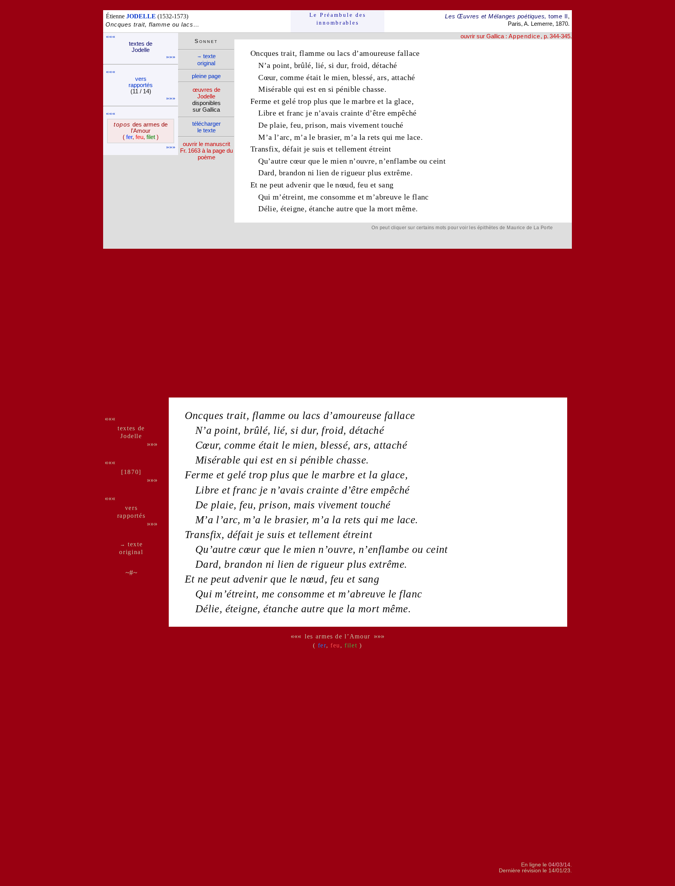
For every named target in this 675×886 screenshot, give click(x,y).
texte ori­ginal (206, 59)
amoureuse (377, 53)
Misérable (275, 89)
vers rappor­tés (141, 82)
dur (341, 65)
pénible (348, 89)
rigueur (353, 172)
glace (403, 101)
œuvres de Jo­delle (206, 93)
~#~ (131, 573)
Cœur (267, 77)
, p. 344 (534, 36)
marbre (363, 101)
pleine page (206, 76)
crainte (352, 113)
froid (359, 65)
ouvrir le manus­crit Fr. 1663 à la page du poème (206, 150)
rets (374, 137)
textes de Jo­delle (140, 47)
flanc (420, 197)
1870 (131, 472)
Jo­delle (131, 436)
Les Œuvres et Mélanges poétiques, (506, 16)
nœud (344, 184)
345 (565, 36)
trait (288, 53)
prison (315, 125)
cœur (298, 161)
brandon (292, 172)
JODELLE (141, 16)
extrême (397, 172)
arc (285, 137)
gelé (289, 101)
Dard (266, 172)
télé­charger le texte (206, 127)
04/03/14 (559, 865)
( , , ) (141, 137)
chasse (373, 89)
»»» (170, 57)
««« (110, 36)
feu (295, 125)
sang (386, 184)
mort (385, 208)
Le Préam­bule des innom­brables (337, 19)
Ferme (260, 101)
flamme (312, 53)
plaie (278, 125)
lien (322, 172)
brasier (329, 137)
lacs (343, 53)
